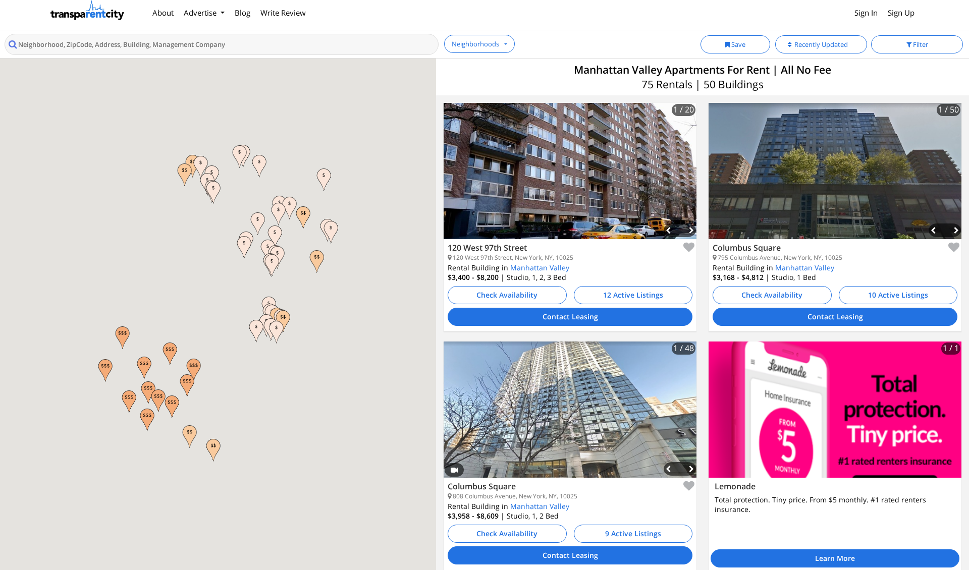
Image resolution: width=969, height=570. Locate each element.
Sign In (866, 13)
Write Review (283, 13)
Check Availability (506, 295)
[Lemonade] (835, 409)
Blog (242, 13)
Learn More (835, 558)
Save (737, 44)
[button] (129, 401)
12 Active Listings (633, 295)
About (163, 13)
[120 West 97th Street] (570, 178)
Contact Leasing (570, 316)
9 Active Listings (633, 533)
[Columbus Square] (835, 178)
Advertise (201, 13)
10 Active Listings (898, 295)
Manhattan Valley (539, 267)
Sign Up (901, 13)
